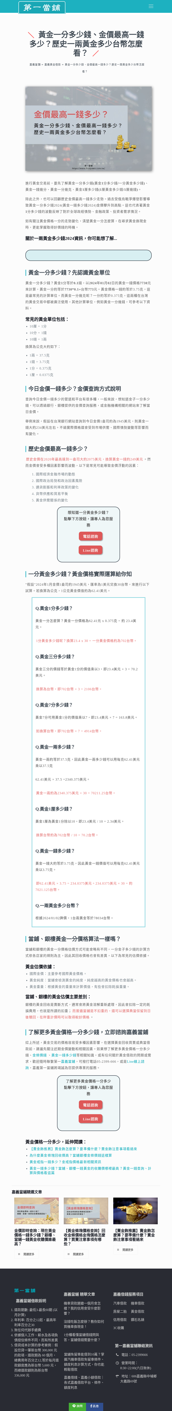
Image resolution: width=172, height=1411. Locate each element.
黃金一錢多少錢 (63, 1055)
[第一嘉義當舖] (41, 6)
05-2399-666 (106, 1061)
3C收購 (118, 1328)
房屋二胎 (120, 1311)
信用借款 (120, 1320)
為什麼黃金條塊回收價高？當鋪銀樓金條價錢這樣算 (71, 1155)
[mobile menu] (151, 6)
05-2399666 (140, 1355)
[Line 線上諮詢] (77, 1406)
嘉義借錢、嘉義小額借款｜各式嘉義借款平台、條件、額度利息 (84, 1382)
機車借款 (137, 1303)
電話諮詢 (90, 537)
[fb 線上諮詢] (94, 1406)
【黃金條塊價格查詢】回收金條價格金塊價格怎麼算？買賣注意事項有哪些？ (84, 1237)
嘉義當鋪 (68, 1061)
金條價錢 (40, 1055)
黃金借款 (137, 1311)
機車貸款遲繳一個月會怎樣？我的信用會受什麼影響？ (82, 1308)
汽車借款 (120, 1303)
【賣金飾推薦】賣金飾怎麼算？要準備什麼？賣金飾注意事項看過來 (83, 1149)
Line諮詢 (90, 550)
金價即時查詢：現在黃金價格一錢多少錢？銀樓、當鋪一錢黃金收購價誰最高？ (35, 1237)
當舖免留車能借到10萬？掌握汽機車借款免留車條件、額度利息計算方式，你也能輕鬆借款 (84, 1362)
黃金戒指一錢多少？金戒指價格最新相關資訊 (65, 1162)
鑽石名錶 (137, 1320)
